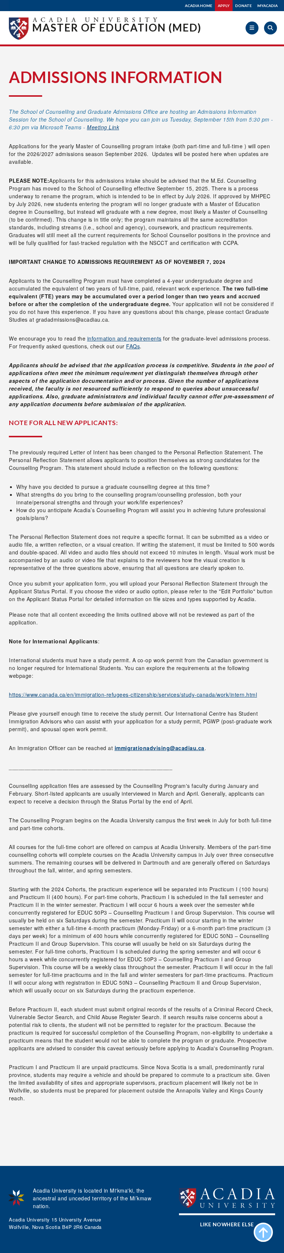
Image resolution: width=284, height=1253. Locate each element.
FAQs (133, 346)
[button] (252, 27)
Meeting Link (103, 127)
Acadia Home (198, 5)
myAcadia (267, 5)
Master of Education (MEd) (117, 27)
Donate (243, 5)
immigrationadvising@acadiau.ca (159, 748)
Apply (224, 5)
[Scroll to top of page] (263, 1232)
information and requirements (124, 338)
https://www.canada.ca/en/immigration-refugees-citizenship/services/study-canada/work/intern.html (133, 694)
